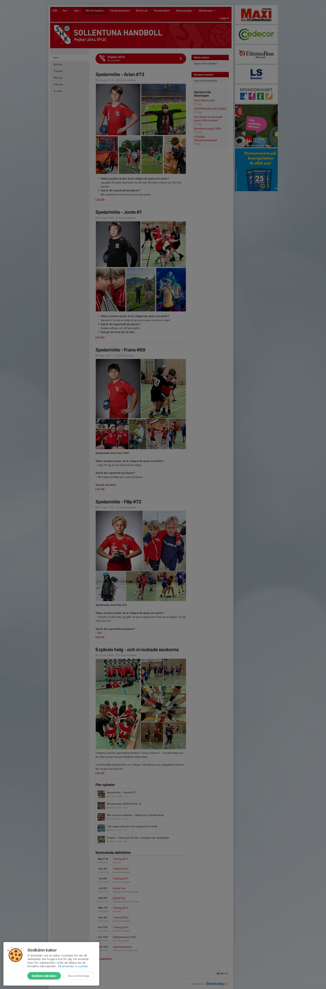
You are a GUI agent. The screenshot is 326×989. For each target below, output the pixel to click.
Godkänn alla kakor (44, 976)
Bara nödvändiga (78, 976)
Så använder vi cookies (73, 966)
